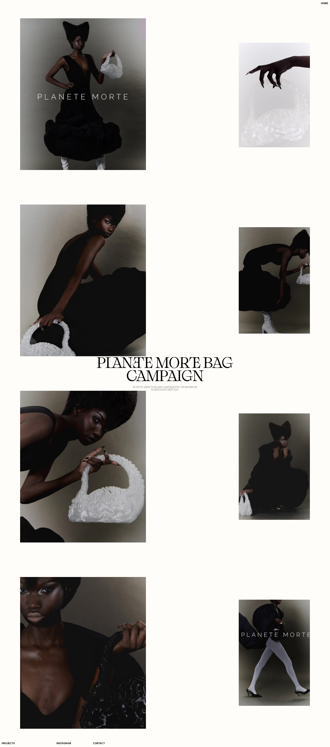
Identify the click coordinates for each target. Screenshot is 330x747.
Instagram (63, 743)
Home (324, 3)
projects (8, 743)
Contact (99, 743)
